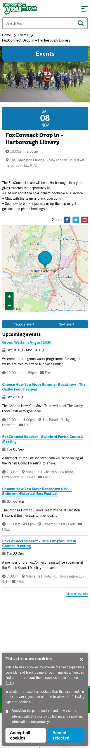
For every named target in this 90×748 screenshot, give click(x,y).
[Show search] (82, 23)
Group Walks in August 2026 (26, 343)
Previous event (23, 324)
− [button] (9, 305)
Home (6, 35)
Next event (66, 324)
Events (23, 35)
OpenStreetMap (66, 310)
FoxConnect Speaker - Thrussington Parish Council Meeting (39, 543)
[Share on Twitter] (76, 220)
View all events (77, 593)
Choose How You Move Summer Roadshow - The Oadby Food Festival (43, 387)
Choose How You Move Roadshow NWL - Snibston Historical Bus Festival (37, 491)
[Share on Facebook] (67, 220)
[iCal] (84, 220)
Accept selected (81, 659)
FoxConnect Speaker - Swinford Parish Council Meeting (42, 439)
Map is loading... (47, 268)
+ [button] (9, 296)
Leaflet (50, 310)
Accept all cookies (20, 735)
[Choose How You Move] (39, 8)
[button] (84, 8)
